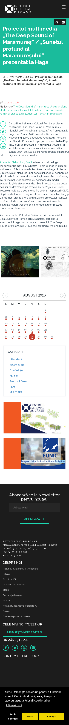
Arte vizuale (17, 365)
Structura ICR (10, 579)
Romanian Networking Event (16, 162)
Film (12, 386)
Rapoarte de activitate (14, 584)
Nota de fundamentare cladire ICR (20, 605)
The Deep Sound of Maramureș (31, 106)
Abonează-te (34, 519)
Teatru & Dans (18, 381)
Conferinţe (16, 370)
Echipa (6, 574)
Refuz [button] (30, 716)
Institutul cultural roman (37, 110)
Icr (21, 110)
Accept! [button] (51, 716)
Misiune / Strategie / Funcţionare (20, 568)
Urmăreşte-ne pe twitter (24, 632)
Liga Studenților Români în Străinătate (40, 113)
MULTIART (16, 392)
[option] (20, 262)
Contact (7, 611)
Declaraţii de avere (12, 595)
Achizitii (7, 600)
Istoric (6, 590)
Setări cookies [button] (13, 716)
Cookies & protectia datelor (16, 616)
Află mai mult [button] (14, 705)
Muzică (14, 376)
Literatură (16, 359)
